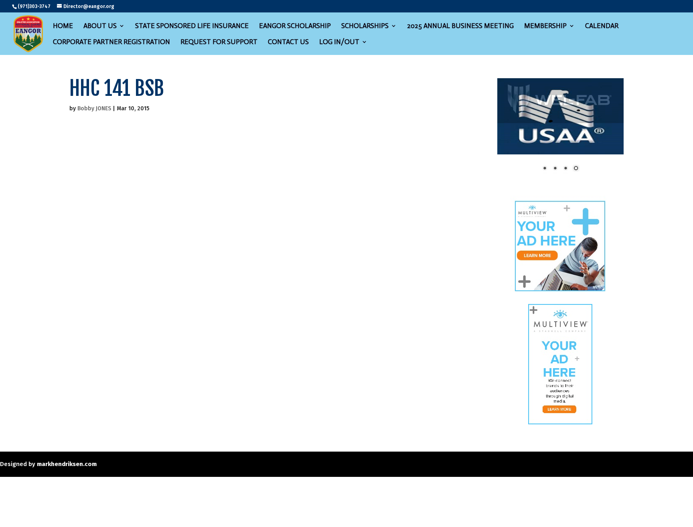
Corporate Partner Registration (111, 42)
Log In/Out (339, 42)
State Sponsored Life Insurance (192, 26)
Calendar (601, 26)
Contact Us (288, 42)
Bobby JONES (94, 108)
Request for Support (218, 42)
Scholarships (365, 26)
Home (63, 26)
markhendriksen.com (67, 432)
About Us (100, 26)
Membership (545, 26)
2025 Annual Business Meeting (460, 26)
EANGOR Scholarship (295, 26)
